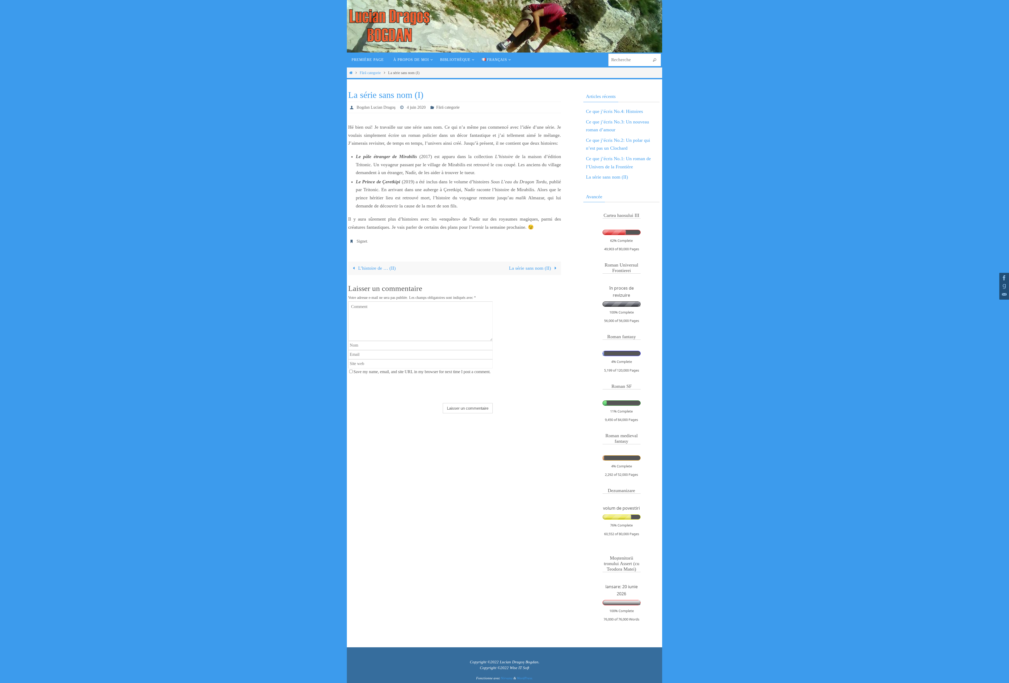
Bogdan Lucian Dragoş (376, 107)
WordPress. (525, 678)
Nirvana (507, 678)
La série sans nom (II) (530, 268)
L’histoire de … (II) (376, 268)
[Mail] (1003, 295)
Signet (362, 241)
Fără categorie (370, 73)
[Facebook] (1003, 278)
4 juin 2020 (416, 107)
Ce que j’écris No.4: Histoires (614, 111)
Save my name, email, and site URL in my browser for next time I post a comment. (422, 371)
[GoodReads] (1003, 286)
